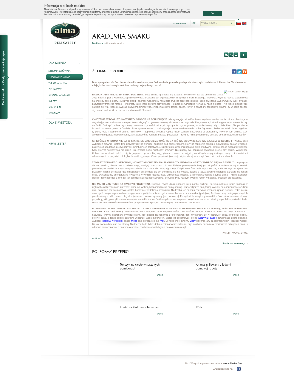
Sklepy (52, 101)
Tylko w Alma (57, 83)
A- (231, 54)
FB (239, 369)
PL (238, 23)
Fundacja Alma (59, 77)
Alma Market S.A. (233, 363)
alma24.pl (55, 107)
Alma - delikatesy (65, 33)
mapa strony (179, 23)
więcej (160, 275)
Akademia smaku (59, 95)
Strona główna (59, 71)
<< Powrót (97, 238)
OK (212, 13)
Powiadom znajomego (234, 243)
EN (244, 23)
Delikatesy (55, 89)
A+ (226, 54)
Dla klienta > (99, 43)
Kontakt (54, 113)
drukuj (236, 54)
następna (243, 55)
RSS (194, 23)
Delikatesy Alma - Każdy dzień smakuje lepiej (5, 77)
